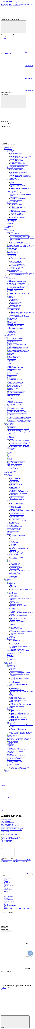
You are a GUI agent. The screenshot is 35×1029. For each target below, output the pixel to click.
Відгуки (5, 4)
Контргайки (13, 539)
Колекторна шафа (15, 640)
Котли (12, 601)
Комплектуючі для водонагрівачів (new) (21, 589)
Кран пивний (14, 480)
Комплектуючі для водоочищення (19, 258)
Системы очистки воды (17, 267)
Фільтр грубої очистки (16, 262)
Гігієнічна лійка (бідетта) (17, 690)
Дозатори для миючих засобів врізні (20, 274)
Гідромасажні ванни (16, 184)
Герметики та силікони (16, 557)
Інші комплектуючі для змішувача (19, 678)
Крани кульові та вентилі (17, 496)
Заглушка (13, 537)
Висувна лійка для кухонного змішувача (21, 691)
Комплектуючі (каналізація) (18, 520)
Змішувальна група (15, 644)
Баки (11, 634)
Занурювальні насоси (16, 504)
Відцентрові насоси (15, 509)
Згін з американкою (15, 490)
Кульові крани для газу (16, 484)
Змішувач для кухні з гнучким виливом (21, 240)
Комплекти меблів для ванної (18, 211)
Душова (6, 277)
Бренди (6, 771)
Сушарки (6, 407)
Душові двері (14, 300)
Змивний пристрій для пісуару (18, 198)
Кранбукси (13, 669)
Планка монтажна (15, 564)
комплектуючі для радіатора (18, 618)
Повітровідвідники (15, 609)
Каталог (3, 2)
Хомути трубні (14, 569)
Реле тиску (13, 522)
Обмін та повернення (21, 2)
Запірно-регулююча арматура (18, 493)
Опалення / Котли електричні (18, 605)
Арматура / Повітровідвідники (18, 615)
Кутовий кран (14, 483)
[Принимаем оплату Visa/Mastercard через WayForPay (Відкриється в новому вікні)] (16, 860)
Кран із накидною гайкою (17, 497)
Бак (11, 630)
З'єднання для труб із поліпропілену (20, 570)
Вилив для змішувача (16, 671)
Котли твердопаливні (16, 604)
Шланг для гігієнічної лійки (18, 717)
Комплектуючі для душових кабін (19, 767)
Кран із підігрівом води (16, 200)
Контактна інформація (13, 4)
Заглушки (13, 550)
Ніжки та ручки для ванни (17, 185)
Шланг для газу (14, 716)
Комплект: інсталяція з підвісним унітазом (22, 442)
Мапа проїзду (4, 988)
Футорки (12, 547)
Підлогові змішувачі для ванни (19, 165)
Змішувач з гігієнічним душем (18, 157)
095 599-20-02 (29, 78)
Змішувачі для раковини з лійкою (19, 172)
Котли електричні (15, 596)
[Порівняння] (13, 26)
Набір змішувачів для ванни (18, 163)
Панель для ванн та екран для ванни (20, 188)
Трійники (13, 544)
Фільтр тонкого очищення (17, 265)
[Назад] (1, 843)
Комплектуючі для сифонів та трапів (20, 704)
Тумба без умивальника (17, 214)
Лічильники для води (16, 574)
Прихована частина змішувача (18, 313)
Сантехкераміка (8, 424)
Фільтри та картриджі (16, 259)
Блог (20, 4)
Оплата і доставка (10, 2)
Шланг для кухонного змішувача (19, 713)
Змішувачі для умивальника (18, 169)
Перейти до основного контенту (10, 1)
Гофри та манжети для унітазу (18, 729)
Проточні (13, 586)
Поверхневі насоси (15, 506)
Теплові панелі (14, 643)
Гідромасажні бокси (15, 306)
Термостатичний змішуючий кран (19, 491)
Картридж (13, 668)
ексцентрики (14, 679)
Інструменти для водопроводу (18, 535)
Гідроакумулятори (15, 257)
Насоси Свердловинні (16, 503)
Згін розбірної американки (17, 485)
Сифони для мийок (15, 697)
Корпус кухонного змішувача (18, 684)
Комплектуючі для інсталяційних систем (21, 725)
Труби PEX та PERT (16, 563)
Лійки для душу (14, 688)
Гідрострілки (14, 625)
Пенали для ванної (15, 208)
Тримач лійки (14, 681)
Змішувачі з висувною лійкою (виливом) (21, 236)
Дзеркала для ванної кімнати (18, 207)
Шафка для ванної (15, 210)
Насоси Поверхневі (15, 507)
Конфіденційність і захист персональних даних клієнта (16, 5)
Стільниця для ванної (16, 213)
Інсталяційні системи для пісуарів (19, 445)
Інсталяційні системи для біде (18, 443)
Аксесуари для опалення (17, 627)
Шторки (12, 187)
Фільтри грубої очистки (17, 264)
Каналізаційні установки (17, 513)
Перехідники (14, 542)
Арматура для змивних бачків (18, 730)
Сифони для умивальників (17, 698)
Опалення (6, 580)
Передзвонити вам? (6, 92)
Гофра (12, 726)
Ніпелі (12, 541)
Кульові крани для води (17, 499)
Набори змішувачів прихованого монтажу (22, 312)
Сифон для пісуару (15, 703)
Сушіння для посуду (16, 271)
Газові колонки (14, 602)
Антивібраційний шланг (17, 516)
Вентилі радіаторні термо (17, 621)
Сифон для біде (14, 701)
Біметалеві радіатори (16, 611)
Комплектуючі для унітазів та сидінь (20, 733)
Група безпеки (14, 512)
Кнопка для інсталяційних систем (19, 446)
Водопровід (7, 474)
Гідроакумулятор (15, 519)
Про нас (6, 902)
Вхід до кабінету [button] (8, 896)
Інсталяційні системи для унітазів (19, 440)
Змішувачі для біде (15, 159)
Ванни (12, 182)
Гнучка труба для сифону (17, 706)
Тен (11, 585)
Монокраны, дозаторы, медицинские (20, 243)
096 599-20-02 (29, 66)
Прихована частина (15, 310)
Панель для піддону (15, 305)
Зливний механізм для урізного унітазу (21, 732)
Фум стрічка (13, 558)
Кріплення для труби (16, 567)
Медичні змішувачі (15, 192)
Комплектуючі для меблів (17, 217)
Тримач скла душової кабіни (18, 768)
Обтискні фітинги (15, 551)
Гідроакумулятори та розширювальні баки (22, 631)
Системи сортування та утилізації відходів (22, 273)
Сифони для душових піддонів (19, 700)
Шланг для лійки (15, 710)
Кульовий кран (14, 481)
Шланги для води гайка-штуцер (19, 719)
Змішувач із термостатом (17, 162)
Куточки (12, 545)
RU (5, 38)
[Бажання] (17, 12)
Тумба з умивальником (16, 204)
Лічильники (13, 576)
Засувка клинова (15, 487)
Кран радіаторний (15, 620)
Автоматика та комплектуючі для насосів (21, 510)
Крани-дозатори (14, 197)
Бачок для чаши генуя (16, 450)
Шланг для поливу (15, 720)
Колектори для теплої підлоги (18, 641)
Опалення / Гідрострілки (17, 633)
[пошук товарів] (13, 101)
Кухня (5, 229)
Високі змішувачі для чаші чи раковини (21, 171)
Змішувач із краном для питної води (20, 235)
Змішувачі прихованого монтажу (19, 316)
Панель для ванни (15, 216)
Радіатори (13, 614)
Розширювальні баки (16, 628)
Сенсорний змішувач (16, 173)
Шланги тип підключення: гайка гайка (21, 714)
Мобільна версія (29, 874)
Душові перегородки (16, 302)
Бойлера (12, 588)
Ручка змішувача (15, 682)
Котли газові (13, 595)
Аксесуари (7, 337)
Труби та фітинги (15, 566)
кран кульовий (14, 488)
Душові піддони (14, 303)
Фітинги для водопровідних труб (19, 548)
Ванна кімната (8, 149)
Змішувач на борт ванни (17, 160)
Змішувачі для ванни (16, 153)
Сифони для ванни (15, 695)
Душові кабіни (14, 299)
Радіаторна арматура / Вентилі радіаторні (21, 612)
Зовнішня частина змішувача (18, 315)
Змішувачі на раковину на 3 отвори (20, 175)
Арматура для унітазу (16, 728)
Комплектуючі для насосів (17, 518)
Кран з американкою (16, 478)
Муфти (12, 538)
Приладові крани (15, 494)
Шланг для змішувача (16, 711)
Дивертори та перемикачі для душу (20, 672)
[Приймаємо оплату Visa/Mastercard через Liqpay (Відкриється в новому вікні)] (14, 861)
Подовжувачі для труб (16, 553)
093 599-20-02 (29, 91)
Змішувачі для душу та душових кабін (20, 156)
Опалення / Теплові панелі (17, 649)
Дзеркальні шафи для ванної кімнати (20, 205)
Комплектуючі (8, 663)
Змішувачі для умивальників (18, 154)
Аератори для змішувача (17, 676)
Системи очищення (15, 261)
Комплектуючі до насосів (17, 515)
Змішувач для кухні (15, 233)
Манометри (13, 577)
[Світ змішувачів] (7, 855)
